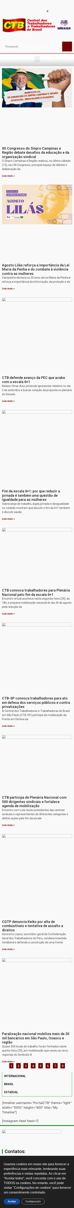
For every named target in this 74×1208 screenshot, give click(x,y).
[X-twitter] (54, 10)
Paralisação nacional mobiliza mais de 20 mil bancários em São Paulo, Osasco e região (35, 1038)
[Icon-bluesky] (47, 10)
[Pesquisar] (67, 46)
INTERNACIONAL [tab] (15, 1076)
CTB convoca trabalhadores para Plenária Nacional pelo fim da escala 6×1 (36, 592)
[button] (37, 59)
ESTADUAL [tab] (11, 1092)
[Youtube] (26, 10)
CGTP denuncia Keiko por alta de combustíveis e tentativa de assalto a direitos (32, 926)
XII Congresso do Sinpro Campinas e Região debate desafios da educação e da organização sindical (35, 152)
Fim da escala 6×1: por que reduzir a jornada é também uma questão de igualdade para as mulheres (31, 495)
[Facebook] (20, 10)
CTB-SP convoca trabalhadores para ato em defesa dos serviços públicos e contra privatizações (36, 702)
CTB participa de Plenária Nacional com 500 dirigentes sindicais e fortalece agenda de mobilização (34, 801)
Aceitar (12, 1201)
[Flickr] (40, 10)
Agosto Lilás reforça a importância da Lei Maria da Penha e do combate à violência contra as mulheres (35, 269)
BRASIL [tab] (9, 1084)
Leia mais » (8, 176)
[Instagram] (33, 10)
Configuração (33, 1201)
